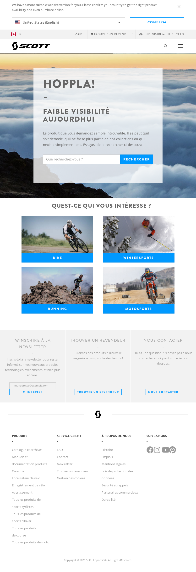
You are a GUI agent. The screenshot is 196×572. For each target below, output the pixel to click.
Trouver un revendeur (98, 392)
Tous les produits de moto (30, 542)
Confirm (156, 22)
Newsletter (64, 464)
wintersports (138, 257)
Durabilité (108, 499)
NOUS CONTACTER (163, 392)
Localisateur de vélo (26, 478)
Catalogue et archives (27, 450)
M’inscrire (33, 392)
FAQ (60, 450)
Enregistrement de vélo (28, 485)
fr (19, 34)
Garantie (18, 471)
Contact (62, 457)
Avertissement (22, 492)
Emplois (107, 457)
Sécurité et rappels (115, 485)
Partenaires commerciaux (120, 492)
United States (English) (40, 22)
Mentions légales (113, 464)
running (57, 308)
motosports (138, 308)
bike (57, 257)
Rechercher (136, 159)
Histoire (107, 450)
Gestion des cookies (71, 478)
